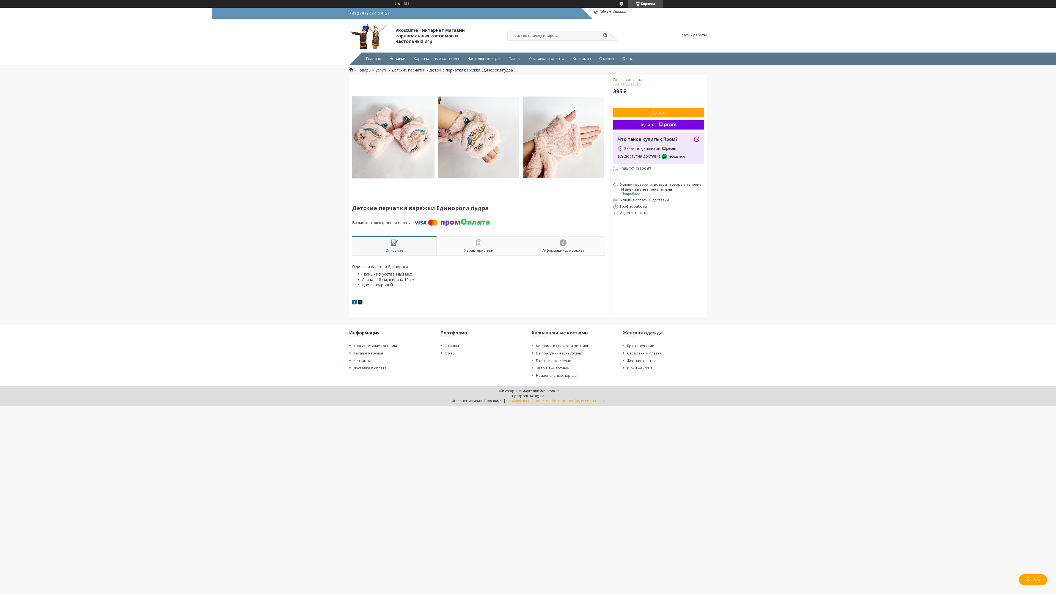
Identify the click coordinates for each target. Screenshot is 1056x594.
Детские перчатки (408, 70)
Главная (373, 59)
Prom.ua (553, 391)
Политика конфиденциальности (578, 400)
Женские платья (641, 360)
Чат (1037, 580)
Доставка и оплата (546, 59)
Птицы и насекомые (553, 360)
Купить (658, 112)
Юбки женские (640, 367)
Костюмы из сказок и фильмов (562, 345)
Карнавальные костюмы (436, 59)
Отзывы (606, 59)
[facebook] (354, 303)
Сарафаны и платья (644, 353)
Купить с (649, 124)
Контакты (582, 59)
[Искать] (605, 36)
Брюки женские (640, 345)
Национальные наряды (556, 375)
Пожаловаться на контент (527, 400)
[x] (360, 303)
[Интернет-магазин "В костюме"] (370, 35)
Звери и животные (552, 367)
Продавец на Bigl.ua (528, 396)
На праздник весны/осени (559, 353)
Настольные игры (483, 59)
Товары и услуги (372, 70)
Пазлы (514, 59)
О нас (627, 59)
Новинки (397, 59)
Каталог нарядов (368, 353)
